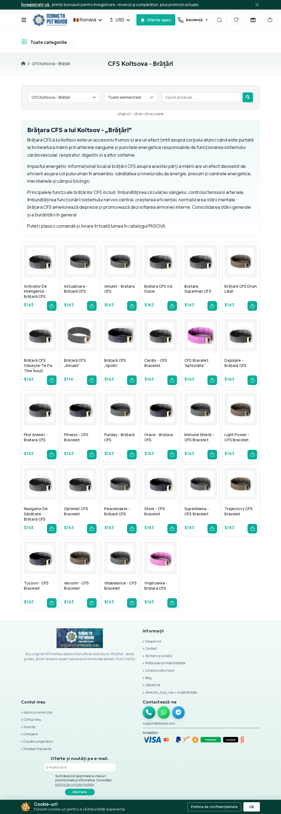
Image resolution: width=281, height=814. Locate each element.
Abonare (79, 792)
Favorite (29, 727)
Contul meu (32, 719)
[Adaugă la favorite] (39, 272)
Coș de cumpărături (38, 741)
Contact (151, 648)
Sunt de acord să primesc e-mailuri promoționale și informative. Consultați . (83, 780)
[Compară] (253, 20)
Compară (31, 734)
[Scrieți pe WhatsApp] (164, 712)
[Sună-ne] (149, 712)
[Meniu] (24, 20)
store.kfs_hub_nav (159, 692)
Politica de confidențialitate (165, 663)
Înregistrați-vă (35, 4)
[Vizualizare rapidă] (26, 272)
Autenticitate (187, 692)
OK (251, 806)
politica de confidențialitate (74, 784)
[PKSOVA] (50, 20)
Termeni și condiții (158, 656)
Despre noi (153, 641)
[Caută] (219, 20)
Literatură (152, 685)
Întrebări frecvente (37, 749)
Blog (148, 678)
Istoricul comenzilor (38, 712)
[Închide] (257, 4)
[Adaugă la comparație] (52, 272)
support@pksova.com (159, 723)
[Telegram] (178, 712)
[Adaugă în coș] (52, 306)
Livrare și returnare (159, 670)
